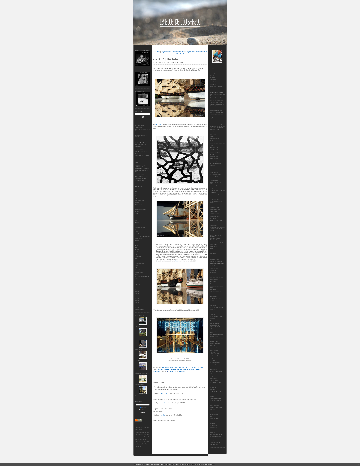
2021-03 (137, 302)
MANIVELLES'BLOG (214, 380)
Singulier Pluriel (213, 246)
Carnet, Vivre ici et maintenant (141, 207)
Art (135, 193)
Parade (177, 261)
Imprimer (181, 371)
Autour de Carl (213, 134)
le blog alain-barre (214, 180)
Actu (136, 191)
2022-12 (137, 289)
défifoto (136, 213)
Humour (137, 222)
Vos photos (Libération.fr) (215, 436)
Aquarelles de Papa (139, 384)
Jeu (136, 225)
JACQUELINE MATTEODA (216, 316)
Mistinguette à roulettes (215, 216)
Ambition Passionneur (214, 268)
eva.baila (212, 154)
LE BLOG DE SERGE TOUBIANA (217, 190)
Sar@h (211, 416)
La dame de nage (214, 328)
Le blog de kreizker (214, 341)
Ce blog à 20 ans (213, 77)
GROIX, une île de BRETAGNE (217, 307)
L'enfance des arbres (214, 167)
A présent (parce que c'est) (216, 261)
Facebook (172, 371)
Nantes (136, 245)
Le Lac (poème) (213, 84)
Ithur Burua (212, 314)
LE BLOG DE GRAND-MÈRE (216, 338)
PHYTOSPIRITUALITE (215, 233)
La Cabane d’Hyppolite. (140, 338)
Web (136, 278)
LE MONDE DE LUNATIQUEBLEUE (214, 353)
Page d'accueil (166, 52)
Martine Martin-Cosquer (215, 209)
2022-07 (137, 296)
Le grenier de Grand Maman (216, 347)
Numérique (137, 251)
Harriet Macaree (213, 309)
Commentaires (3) (197, 367)
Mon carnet (212, 389)
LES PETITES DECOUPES (216, 367)
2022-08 (137, 293)
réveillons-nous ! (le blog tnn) (216, 242)
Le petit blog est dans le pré (216, 355)
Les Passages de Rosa (215, 362)
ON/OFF (212, 403)
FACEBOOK (138, 146)
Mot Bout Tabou (213, 218)
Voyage (136, 274)
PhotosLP (137, 133)
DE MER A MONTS (139, 180)
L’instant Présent (138, 127)
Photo (136, 254)
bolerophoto (212, 274)
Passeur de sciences (214, 405)
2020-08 (137, 307)
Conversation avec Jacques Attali (217, 143)
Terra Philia (212, 423)
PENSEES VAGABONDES (216, 407)
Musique (137, 240)
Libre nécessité (213, 369)
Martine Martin (213, 94)
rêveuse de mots (213, 244)
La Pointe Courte (138, 326)
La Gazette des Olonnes (215, 174)
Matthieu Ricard (213, 211)
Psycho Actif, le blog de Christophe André (215, 239)
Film (136, 218)
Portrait (136, 260)
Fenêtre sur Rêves (214, 156)
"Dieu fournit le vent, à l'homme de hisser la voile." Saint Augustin (217, 127)
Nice (136, 247)
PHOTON (212, 230)
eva (211, 102)
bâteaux (198, 369)
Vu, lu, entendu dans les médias (142, 276)
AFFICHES (137, 360)
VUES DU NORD (214, 444)
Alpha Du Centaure (214, 265)
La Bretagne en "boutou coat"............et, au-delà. (215, 326)
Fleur (136, 220)
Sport (136, 267)
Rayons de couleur (214, 414)
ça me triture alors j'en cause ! (216, 277)
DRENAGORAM (213, 296)
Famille (136, 216)
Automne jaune (213, 79)
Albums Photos (139, 315)
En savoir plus (210, 464)
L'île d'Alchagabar (214, 320)
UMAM (211, 248)
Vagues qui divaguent (214, 430)
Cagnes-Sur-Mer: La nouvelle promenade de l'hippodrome (141, 373)
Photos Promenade (214, 412)
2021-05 (137, 300)
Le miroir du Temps (214, 350)
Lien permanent (183, 367)
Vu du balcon (213, 253)
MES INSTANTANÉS (214, 213)
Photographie (138, 256)
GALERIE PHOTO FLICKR (141, 151)
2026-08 (137, 287)
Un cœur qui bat (213, 427)
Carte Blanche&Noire (139, 125)
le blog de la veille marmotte (216, 185)
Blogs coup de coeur (139, 200)
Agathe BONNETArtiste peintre (217, 263)
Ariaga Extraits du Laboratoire (216, 131)
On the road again (214, 225)
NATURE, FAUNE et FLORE (216, 391)
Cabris (136, 395)
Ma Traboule (212, 373)
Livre (136, 229)
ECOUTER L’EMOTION (215, 298)
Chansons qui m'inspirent (140, 209)
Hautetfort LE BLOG (214, 312)
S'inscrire (143, 407)
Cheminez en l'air (213, 140)
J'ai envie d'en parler (214, 161)
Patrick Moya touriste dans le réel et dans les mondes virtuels (217, 228)
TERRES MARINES (139, 174)
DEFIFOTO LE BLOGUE (140, 144)
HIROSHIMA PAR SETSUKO (141, 176)
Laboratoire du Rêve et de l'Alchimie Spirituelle (215, 177)
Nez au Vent (212, 394)
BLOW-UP (212, 136)
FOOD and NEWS (214, 158)
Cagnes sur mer (138, 204)
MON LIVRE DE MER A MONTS (142, 236)
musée (166, 369)
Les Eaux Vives (213, 360)
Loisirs (136, 231)
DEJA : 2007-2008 (214, 147)
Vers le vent (212, 432)
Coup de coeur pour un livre (216, 86)
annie (211, 100)
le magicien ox (213, 192)
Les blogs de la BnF (214, 194)
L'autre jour (212, 318)
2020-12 (137, 305)
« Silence (156, 52)
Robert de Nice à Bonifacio (216, 104)
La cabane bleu (213, 170)
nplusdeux (212, 396)
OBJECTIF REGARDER (215, 398)
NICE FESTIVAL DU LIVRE (216, 220)
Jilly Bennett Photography (215, 163)
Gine (211, 97)
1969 (136, 189)
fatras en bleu (213, 305)
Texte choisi (137, 269)
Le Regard (212, 358)
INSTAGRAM (138, 153)
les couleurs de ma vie (215, 197)
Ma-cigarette (212, 376)
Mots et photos (138, 238)
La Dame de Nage (214, 172)
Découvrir (137, 211)
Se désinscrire (143, 409)
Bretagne (137, 202)
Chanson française (214, 283)
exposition (190, 369)
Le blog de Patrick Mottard (216, 188)
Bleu (136, 195)
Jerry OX (164, 393)
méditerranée (181, 369)
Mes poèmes (138, 233)
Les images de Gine (214, 199)
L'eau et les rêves (214, 81)
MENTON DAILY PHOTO (215, 382)
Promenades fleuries (139, 263)
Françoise (212, 117)
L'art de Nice (212, 165)
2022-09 (137, 291)
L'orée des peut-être (214, 323)
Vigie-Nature (212, 251)
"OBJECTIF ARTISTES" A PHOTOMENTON (141, 166)
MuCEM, (158, 124)
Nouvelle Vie (138, 249)
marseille (173, 369)
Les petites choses (214, 364)
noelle (211, 110)
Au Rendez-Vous (213, 270)
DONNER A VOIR (214, 149)
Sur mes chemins (214, 421)
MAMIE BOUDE (213, 378)
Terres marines (138, 349)
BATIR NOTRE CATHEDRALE (142, 168)
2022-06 (137, 298)
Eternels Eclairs (213, 303)
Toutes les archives (139, 309)
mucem (160, 369)
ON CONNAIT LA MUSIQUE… (217, 400)
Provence (137, 265)
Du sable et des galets (215, 152)
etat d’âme (212, 300)
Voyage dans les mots (215, 442)
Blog (136, 198)
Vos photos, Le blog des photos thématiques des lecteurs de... (217, 439)
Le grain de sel (213, 345)
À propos (212, 68)
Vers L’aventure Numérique (216, 434)
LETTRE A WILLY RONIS (140, 178)
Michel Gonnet (213, 387)
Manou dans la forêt (214, 207)
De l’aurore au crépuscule (215, 291)
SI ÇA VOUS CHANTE (215, 418)
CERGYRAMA (213, 281)
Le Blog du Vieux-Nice (215, 343)
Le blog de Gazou (214, 336)
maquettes (156, 371)
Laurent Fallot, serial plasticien (216, 334)
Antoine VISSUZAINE (214, 129)
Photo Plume (212, 409)
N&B (136, 242)
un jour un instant (139, 272)
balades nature (213, 272)
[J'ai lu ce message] (358, 464)
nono (211, 222)
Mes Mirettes (213, 385)
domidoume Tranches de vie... (216, 294)
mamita (163, 403)
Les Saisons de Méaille (140, 227)
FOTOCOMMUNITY (139, 149)
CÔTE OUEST (213, 289)
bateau (167, 367)
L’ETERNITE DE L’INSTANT (216, 371)
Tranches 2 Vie (213, 425)
